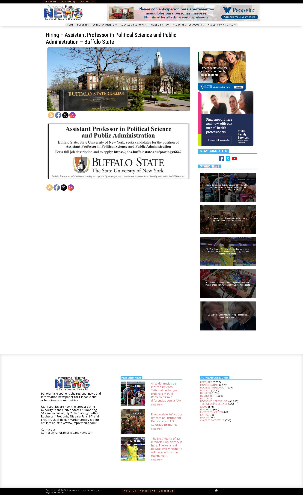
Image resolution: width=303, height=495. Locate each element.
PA (201, 398)
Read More (157, 404)
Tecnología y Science (213, 403)
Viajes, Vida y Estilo (221, 24)
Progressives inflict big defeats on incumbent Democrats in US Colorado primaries (166, 419)
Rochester (207, 395)
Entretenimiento (103, 24)
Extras (204, 414)
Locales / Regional (133, 24)
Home (70, 24)
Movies (204, 417)
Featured (206, 382)
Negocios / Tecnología (187, 24)
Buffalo (205, 390)
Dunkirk (205, 392)
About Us (51, 1)
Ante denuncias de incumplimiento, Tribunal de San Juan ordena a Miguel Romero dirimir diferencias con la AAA (166, 392)
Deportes (83, 24)
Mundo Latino (160, 24)
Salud (204, 406)
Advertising (68, 1)
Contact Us (87, 1)
